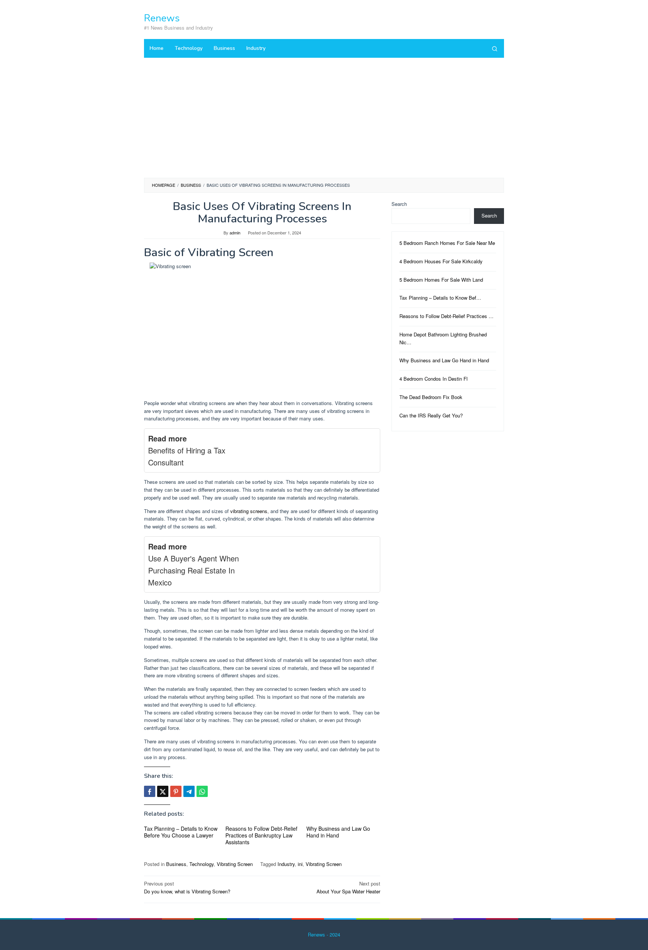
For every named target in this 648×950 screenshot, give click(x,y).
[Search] (494, 48)
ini (300, 863)
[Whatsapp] (202, 791)
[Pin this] (176, 791)
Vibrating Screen (235, 863)
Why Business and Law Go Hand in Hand (338, 832)
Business (176, 863)
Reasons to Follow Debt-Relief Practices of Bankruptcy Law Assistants (261, 835)
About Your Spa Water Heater (348, 887)
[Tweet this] (162, 791)
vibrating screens (248, 511)
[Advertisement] (324, 121)
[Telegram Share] (189, 791)
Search (399, 203)
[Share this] (149, 791)
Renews (162, 18)
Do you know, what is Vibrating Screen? (187, 887)
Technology (201, 863)
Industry (286, 863)
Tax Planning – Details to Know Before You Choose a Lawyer (181, 832)
